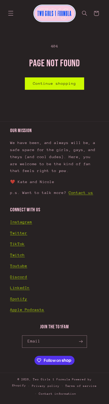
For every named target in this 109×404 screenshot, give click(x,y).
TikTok (17, 244)
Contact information (57, 393)
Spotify (18, 299)
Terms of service (81, 386)
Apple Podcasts (27, 309)
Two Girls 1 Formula (51, 379)
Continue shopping (54, 83)
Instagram (21, 222)
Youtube (18, 266)
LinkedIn (20, 287)
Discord (18, 277)
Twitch (17, 255)
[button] (10, 13)
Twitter (18, 233)
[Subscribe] (81, 341)
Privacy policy (45, 386)
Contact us (81, 192)
